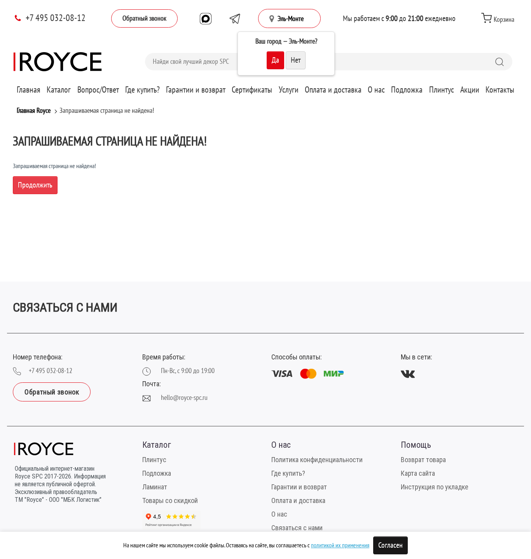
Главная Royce (34, 111)
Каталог (59, 90)
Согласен (390, 545)
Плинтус (441, 90)
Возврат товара (423, 460)
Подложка (407, 90)
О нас (376, 90)
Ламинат (154, 487)
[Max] (205, 19)
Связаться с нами (297, 528)
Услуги (289, 90)
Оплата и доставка (333, 90)
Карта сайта (418, 473)
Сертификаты (252, 90)
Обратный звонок (144, 18)
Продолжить (35, 185)
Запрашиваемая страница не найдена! (106, 111)
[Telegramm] (234, 19)
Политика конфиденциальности (317, 460)
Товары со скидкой (170, 500)
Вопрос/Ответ (98, 90)
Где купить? (142, 90)
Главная (28, 90)
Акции (469, 90)
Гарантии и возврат (195, 90)
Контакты (500, 90)
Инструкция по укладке (434, 487)
